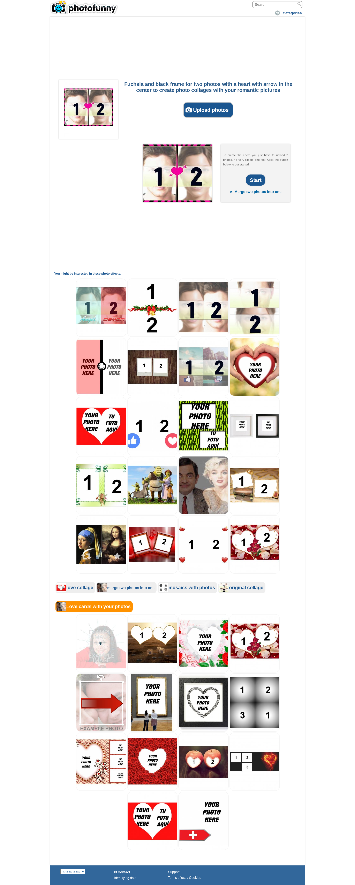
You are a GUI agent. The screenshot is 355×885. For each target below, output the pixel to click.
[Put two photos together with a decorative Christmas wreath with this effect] (152, 335)
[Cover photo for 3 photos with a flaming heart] (254, 789)
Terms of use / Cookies (184, 877)
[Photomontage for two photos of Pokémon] (101, 395)
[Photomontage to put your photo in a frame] (152, 730)
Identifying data (125, 878)
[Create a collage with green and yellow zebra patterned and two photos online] (203, 454)
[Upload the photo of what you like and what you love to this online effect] (152, 454)
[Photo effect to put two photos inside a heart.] (152, 849)
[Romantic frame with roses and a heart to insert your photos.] (203, 671)
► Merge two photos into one (255, 192)
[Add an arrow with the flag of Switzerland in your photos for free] (203, 849)
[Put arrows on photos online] (101, 730)
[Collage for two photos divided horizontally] (254, 335)
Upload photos (211, 110)
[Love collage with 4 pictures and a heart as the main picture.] (101, 789)
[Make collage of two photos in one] (203, 335)
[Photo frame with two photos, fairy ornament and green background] (101, 513)
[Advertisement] (177, 49)
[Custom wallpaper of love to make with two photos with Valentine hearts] (203, 572)
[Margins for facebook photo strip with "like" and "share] (203, 395)
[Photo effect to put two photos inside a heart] (101, 454)
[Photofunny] (84, 7)
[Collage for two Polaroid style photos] (152, 395)
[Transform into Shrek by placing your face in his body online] (152, 513)
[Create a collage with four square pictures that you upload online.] (254, 730)
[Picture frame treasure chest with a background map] (254, 513)
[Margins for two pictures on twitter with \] (101, 572)
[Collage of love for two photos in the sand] (152, 671)
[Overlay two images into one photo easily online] (203, 513)
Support (174, 872)
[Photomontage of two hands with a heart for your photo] (254, 395)
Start (256, 180)
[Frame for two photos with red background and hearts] (152, 572)
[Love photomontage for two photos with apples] (203, 789)
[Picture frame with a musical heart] (203, 730)
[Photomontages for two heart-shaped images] (254, 572)
